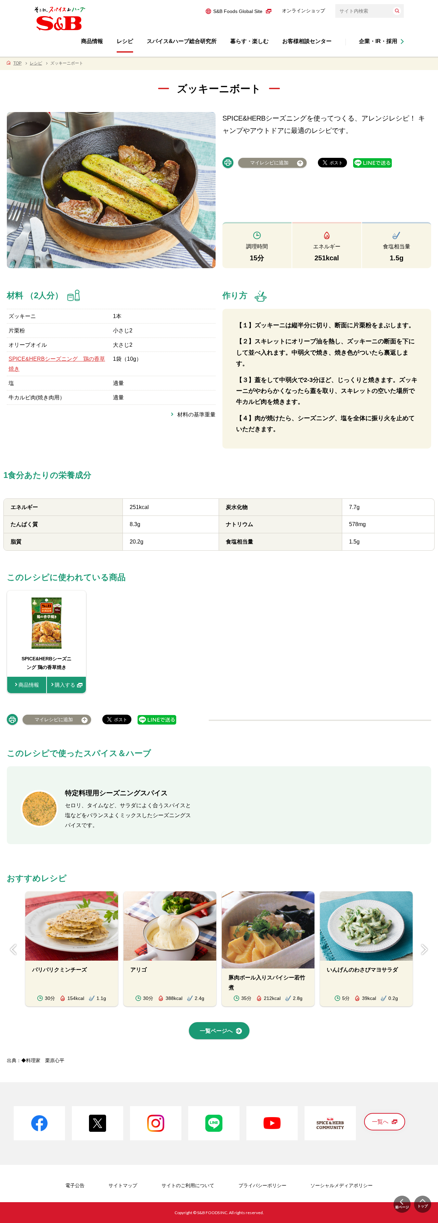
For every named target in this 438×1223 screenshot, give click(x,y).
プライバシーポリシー (262, 1185)
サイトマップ (122, 1185)
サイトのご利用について (188, 1185)
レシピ (36, 63)
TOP (17, 63)
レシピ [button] (125, 41)
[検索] (397, 11)
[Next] (424, 949)
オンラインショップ (303, 10)
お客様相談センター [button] (307, 41)
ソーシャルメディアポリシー (341, 1185)
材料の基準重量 (196, 414)
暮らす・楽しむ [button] (249, 41)
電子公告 (75, 1185)
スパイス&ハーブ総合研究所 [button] (182, 41)
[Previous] (13, 949)
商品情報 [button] (92, 41)
